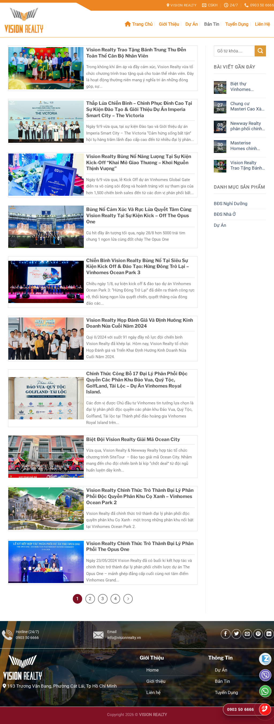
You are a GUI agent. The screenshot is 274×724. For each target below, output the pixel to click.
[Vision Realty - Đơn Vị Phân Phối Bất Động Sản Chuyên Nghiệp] (31, 20)
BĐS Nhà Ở (225, 214)
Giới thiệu (156, 681)
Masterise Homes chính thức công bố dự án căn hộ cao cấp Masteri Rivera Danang (247, 145)
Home (152, 670)
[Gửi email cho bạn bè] (247, 634)
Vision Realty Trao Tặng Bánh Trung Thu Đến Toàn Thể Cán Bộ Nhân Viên (136, 53)
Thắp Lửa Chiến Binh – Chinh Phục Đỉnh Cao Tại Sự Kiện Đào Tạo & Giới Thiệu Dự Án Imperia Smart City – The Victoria (139, 109)
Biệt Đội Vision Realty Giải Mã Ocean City (133, 439)
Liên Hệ (262, 24)
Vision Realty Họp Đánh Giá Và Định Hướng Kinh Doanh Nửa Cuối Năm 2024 (139, 323)
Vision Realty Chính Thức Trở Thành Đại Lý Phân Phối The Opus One (139, 546)
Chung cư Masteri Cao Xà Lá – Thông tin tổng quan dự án (246, 106)
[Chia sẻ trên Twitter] (236, 634)
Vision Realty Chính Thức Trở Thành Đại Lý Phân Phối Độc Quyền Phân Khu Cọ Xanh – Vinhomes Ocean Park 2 (139, 496)
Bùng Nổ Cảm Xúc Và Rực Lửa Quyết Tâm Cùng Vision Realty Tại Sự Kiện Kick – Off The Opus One (139, 215)
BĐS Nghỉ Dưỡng (231, 203)
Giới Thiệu (169, 24)
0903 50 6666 (27, 637)
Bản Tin (211, 24)
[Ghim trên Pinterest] (258, 634)
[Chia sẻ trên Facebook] (226, 634)
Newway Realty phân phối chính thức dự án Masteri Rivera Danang (246, 126)
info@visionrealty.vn (124, 637)
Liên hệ (153, 692)
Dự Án (191, 24)
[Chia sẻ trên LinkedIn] (269, 634)
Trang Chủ (142, 24)
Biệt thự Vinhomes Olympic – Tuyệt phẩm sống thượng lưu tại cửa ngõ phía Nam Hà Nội (246, 86)
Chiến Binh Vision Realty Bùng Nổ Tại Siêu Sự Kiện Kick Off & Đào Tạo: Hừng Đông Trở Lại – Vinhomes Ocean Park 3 (137, 266)
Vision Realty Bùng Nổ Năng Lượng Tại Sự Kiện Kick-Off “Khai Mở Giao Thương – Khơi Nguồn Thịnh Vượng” (138, 162)
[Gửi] (260, 50)
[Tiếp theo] (128, 599)
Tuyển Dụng (237, 24)
